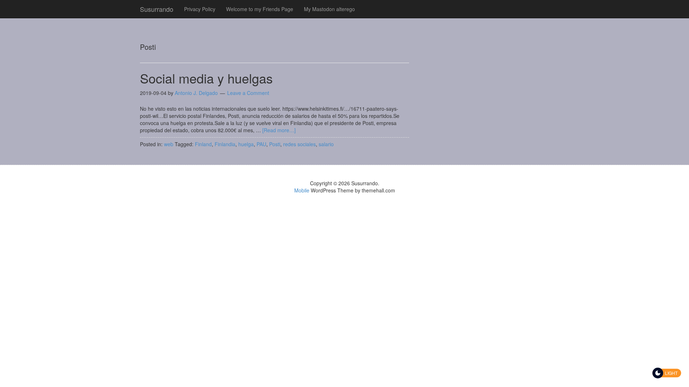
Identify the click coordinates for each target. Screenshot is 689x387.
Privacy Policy (199, 9)
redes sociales (299, 144)
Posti (274, 144)
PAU (261, 144)
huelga (246, 144)
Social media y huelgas (206, 78)
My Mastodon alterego (329, 9)
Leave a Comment (248, 92)
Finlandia (225, 144)
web (168, 144)
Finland (203, 144)
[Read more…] (279, 130)
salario (326, 144)
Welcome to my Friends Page (259, 9)
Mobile (301, 190)
